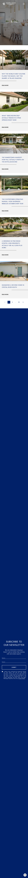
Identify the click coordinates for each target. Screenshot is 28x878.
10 (19, 302)
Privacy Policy (21, 678)
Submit (14, 667)
